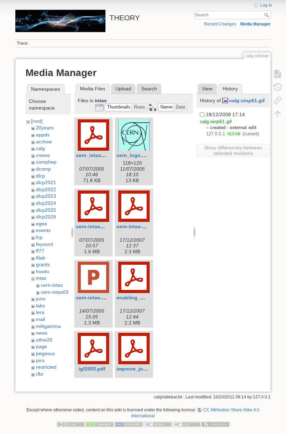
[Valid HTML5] (158, 423)
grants (43, 264)
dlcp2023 (46, 196)
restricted (46, 367)
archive (44, 141)
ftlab (40, 258)
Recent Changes (220, 24)
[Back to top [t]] (278, 113)
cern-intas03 (54, 292)
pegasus (45, 353)
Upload (123, 88)
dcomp (43, 169)
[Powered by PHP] (129, 423)
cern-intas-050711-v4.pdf (145, 226)
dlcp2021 (46, 182)
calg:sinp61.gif (247, 100)
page (41, 346)
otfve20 (44, 340)
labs (40, 305)
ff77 (40, 251)
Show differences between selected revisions (233, 150)
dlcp (40, 176)
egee (41, 223)
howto (42, 271)
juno (40, 298)
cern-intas (52, 285)
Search (267, 15)
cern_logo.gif (132, 155)
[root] (37, 121)
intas (41, 278)
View (207, 88)
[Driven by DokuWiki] (215, 423)
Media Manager (255, 24)
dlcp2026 (46, 216)
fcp (39, 237)
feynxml (44, 244)
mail (40, 319)
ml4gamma (48, 326)
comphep (46, 162)
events (43, 230)
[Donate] (100, 423)
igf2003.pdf (91, 369)
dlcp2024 (46, 203)
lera (40, 312)
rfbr (40, 374)
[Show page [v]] (278, 74)
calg (40, 148)
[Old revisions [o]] (278, 87)
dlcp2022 (46, 189)
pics (40, 360)
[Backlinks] (278, 100)
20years (45, 127)
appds (43, 134)
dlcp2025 (46, 210)
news (41, 333)
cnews (43, 155)
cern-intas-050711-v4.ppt (105, 297)
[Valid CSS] (187, 423)
